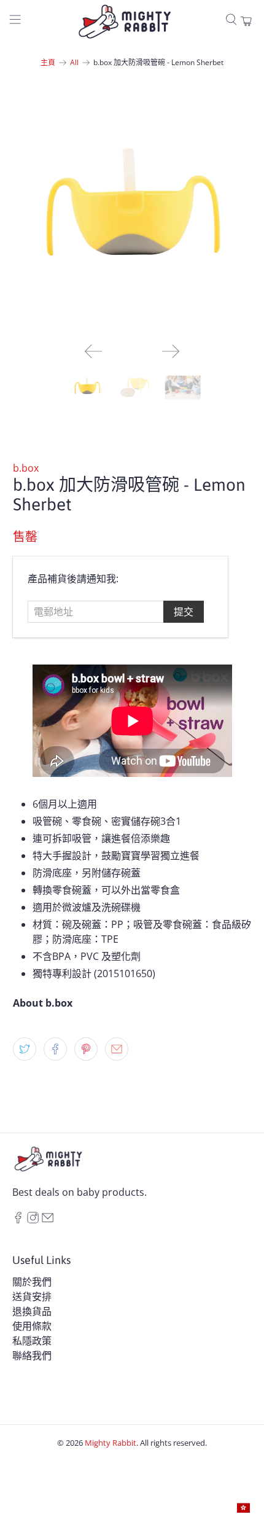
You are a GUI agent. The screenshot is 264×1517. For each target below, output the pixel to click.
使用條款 (32, 1326)
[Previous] (93, 351)
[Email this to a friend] (116, 1049)
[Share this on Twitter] (24, 1049)
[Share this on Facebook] (55, 1049)
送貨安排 (32, 1296)
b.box (26, 468)
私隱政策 (32, 1340)
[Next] (170, 351)
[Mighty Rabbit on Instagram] (33, 1219)
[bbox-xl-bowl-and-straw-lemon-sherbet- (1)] (132, 214)
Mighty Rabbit (110, 1442)
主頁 (48, 62)
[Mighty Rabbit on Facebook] (18, 1219)
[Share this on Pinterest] (86, 1049)
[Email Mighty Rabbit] (47, 1219)
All (74, 62)
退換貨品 (32, 1311)
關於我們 (32, 1282)
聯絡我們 (32, 1355)
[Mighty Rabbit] (124, 21)
